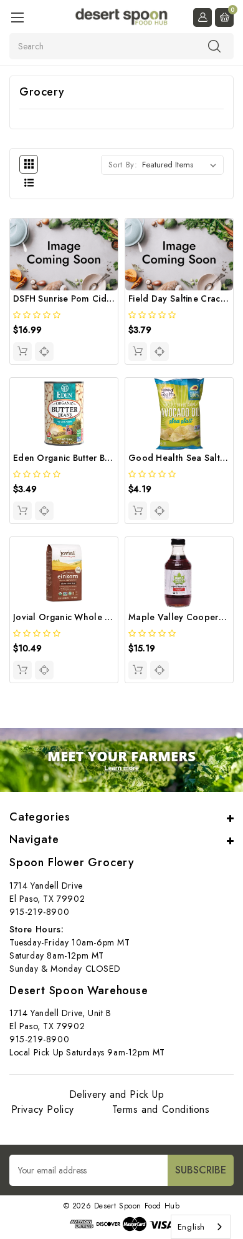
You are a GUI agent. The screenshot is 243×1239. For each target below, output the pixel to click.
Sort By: (123, 164)
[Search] (214, 45)
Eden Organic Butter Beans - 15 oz (84, 458)
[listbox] (181, 164)
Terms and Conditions (161, 1109)
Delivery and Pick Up (116, 1094)
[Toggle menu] (17, 17)
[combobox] (201, 1227)
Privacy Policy (42, 1109)
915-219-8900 (39, 912)
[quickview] (44, 351)
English (191, 1227)
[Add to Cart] (22, 351)
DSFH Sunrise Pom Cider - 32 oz (80, 298)
